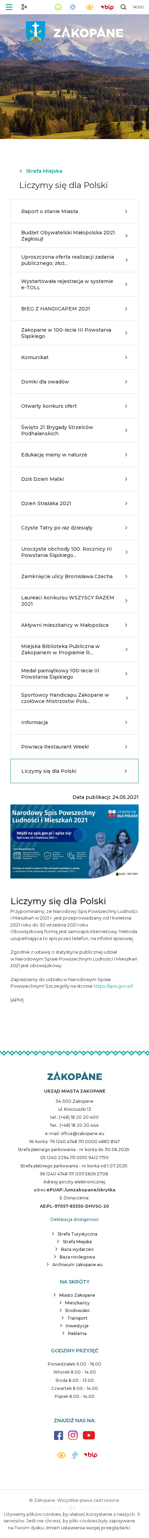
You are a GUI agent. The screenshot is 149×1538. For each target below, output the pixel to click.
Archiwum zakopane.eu (77, 1264)
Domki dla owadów (45, 382)
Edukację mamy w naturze (54, 455)
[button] (9, 7)
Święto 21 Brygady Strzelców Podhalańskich (57, 430)
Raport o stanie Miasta (49, 211)
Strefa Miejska (44, 171)
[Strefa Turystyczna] (74, 1076)
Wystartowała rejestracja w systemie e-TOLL (67, 284)
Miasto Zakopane (77, 1295)
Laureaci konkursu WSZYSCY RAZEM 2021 (67, 600)
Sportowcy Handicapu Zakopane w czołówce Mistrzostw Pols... (65, 698)
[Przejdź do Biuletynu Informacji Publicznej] (107, 6)
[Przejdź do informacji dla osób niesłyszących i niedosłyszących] (74, 1458)
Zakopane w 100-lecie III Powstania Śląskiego (66, 333)
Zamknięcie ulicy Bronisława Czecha (67, 576)
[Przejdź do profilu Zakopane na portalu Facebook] (58, 1438)
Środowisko (77, 1310)
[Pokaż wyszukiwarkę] (123, 7)
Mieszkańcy (77, 1302)
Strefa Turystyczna (77, 1234)
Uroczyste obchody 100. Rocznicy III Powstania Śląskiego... (66, 552)
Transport (77, 1318)
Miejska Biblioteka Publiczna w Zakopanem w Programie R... (60, 649)
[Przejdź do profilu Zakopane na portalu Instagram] (73, 1438)
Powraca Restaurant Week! (55, 747)
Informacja (34, 722)
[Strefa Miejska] (74, 31)
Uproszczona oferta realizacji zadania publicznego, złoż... (67, 260)
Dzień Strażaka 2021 (46, 503)
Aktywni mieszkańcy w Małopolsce (65, 625)
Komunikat (35, 357)
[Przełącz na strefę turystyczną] (24, 7)
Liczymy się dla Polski (48, 771)
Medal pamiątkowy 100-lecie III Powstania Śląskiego (60, 673)
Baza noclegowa (77, 1257)
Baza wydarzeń (77, 1249)
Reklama (77, 1333)
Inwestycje (77, 1325)
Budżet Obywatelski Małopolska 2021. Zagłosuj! (68, 235)
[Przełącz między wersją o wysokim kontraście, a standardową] (90, 7)
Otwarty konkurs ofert (49, 406)
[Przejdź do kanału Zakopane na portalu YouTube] (89, 1439)
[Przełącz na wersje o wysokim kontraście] (61, 1457)
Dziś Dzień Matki (42, 479)
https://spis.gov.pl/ (113, 986)
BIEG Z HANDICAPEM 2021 (55, 309)
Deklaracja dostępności (75, 1219)
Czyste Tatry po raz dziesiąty (57, 528)
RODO (138, 7)
